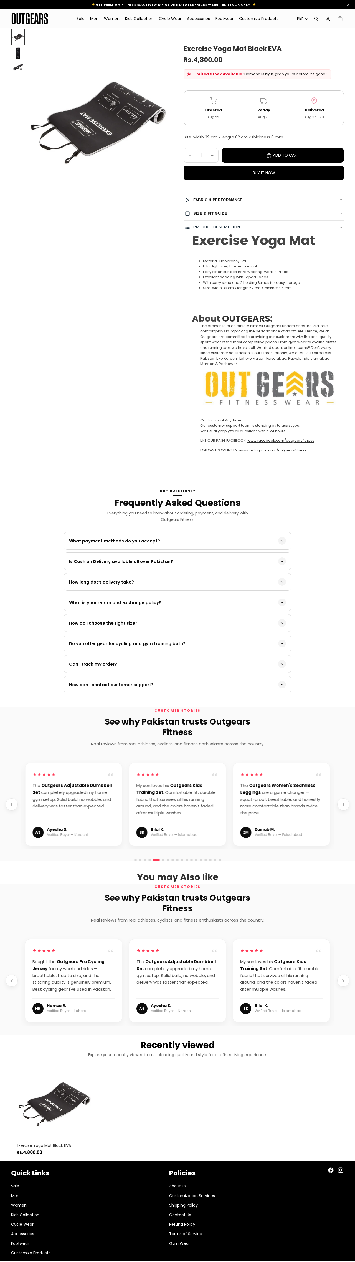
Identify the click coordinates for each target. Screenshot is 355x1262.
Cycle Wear (22, 1224)
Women (19, 1205)
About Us (177, 1186)
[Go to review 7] (196, 860)
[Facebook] (331, 1170)
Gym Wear (179, 1243)
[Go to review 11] (215, 860)
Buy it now (264, 173)
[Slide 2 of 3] (18, 53)
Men (15, 1195)
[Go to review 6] (161, 860)
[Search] (316, 19)
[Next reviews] (343, 804)
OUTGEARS (246, 318)
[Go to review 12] (220, 860)
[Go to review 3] (145, 860)
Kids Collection (25, 1214)
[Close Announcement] (348, 5)
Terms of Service (185, 1233)
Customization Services (192, 1195)
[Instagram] (340, 1170)
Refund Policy (182, 1224)
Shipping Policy (183, 1205)
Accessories (22, 1233)
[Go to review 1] (135, 860)
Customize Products (30, 1253)
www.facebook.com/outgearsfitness (280, 440)
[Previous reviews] (12, 804)
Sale (15, 1186)
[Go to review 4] (149, 860)
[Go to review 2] (140, 860)
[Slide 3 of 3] (18, 67)
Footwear (20, 1243)
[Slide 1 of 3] (18, 36)
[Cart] (340, 19)
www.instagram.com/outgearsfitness (272, 450)
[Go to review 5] (154, 860)
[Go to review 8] (201, 860)
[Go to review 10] (210, 860)
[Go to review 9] (205, 860)
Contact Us (180, 1214)
